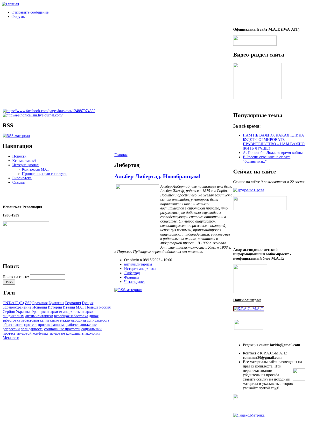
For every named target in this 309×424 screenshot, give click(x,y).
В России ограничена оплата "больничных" (266, 159)
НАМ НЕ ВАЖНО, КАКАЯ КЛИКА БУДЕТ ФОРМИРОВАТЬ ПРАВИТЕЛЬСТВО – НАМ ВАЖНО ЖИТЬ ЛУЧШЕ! (274, 141)
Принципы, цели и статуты (44, 174)
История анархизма (140, 268)
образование (13, 325)
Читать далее (134, 282)
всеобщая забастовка (71, 316)
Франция (38, 311)
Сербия (9, 311)
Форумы (19, 16)
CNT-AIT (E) (13, 303)
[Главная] (10, 4)
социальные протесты (62, 329)
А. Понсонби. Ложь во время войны (273, 153)
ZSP (28, 303)
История (55, 307)
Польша (91, 307)
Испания (39, 307)
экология (92, 333)
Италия (69, 307)
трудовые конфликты (66, 333)
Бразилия (40, 303)
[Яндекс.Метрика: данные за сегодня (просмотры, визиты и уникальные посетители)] (249, 415)
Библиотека (22, 178)
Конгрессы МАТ (35, 169)
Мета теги (11, 338)
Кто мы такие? (24, 160)
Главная (120, 155)
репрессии (11, 329)
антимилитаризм (39, 316)
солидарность (32, 329)
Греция (87, 303)
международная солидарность (84, 320)
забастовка (30, 320)
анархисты (72, 311)
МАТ (80, 307)
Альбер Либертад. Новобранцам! (157, 176)
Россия (105, 307)
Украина (23, 311)
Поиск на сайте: (16, 277)
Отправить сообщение (30, 12)
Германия (73, 303)
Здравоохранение (17, 307)
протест (30, 325)
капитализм (49, 320)
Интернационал (25, 165)
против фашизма (51, 325)
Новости (19, 156)
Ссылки (18, 182)
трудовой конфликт (32, 333)
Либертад (132, 273)
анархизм (54, 311)
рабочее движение (81, 325)
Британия (56, 303)
